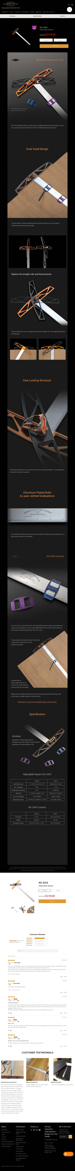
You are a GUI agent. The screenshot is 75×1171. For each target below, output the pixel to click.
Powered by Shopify (20, 1166)
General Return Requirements (20, 1139)
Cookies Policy (19, 1151)
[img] (11, 960)
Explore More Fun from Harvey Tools (50, 1151)
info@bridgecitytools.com (51, 1139)
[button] (29, 938)
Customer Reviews (6, 1146)
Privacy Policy (19, 1149)
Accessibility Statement (22, 1156)
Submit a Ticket (20, 1130)
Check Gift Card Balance (7, 1141)
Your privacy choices (21, 1153)
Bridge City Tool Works (10, 1166)
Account (3, 1137)
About (3, 1134)
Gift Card (3, 1139)
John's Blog (4, 1130)
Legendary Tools (5, 1132)
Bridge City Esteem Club (7, 1144)
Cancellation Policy (21, 1136)
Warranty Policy (20, 1146)
